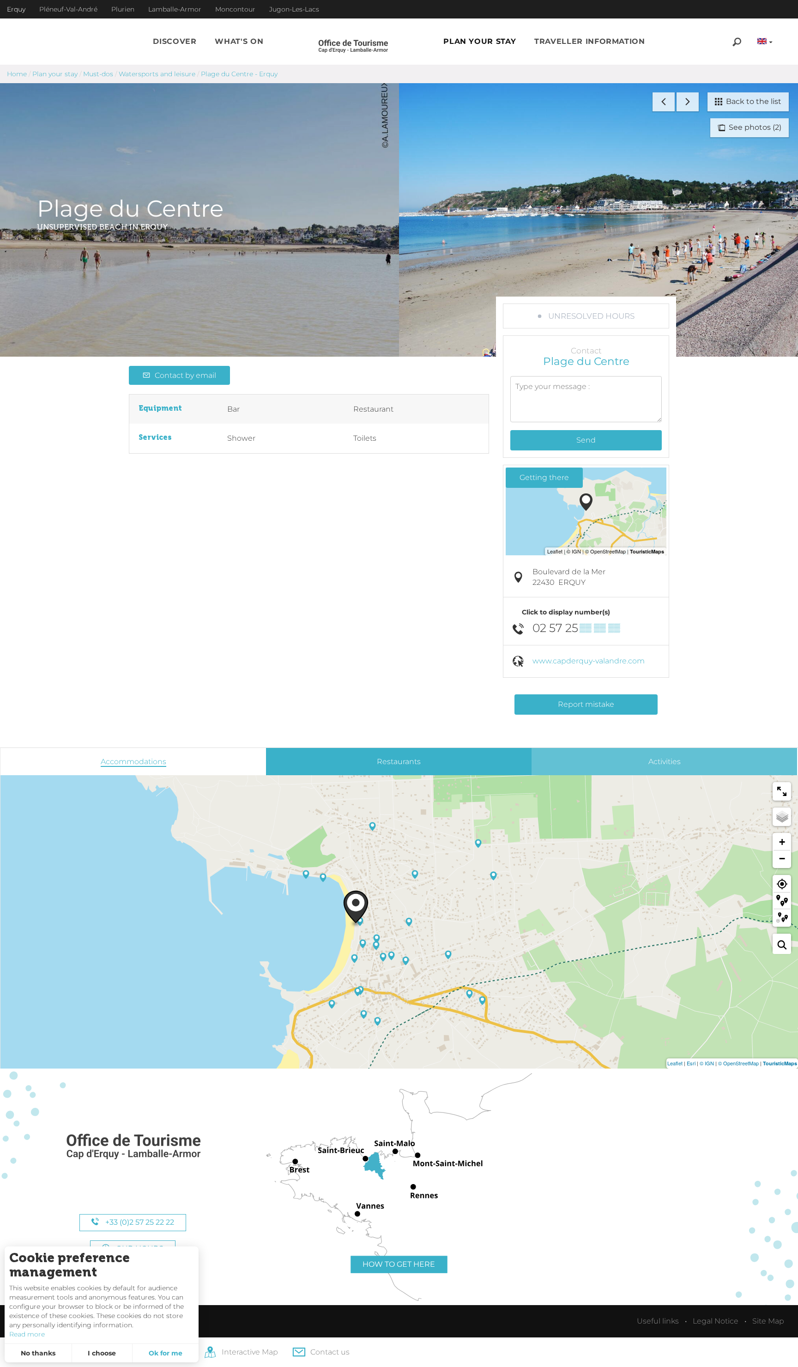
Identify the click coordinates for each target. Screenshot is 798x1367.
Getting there (544, 477)
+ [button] (782, 842)
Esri (691, 1063)
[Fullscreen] (782, 791)
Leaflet (675, 1063)
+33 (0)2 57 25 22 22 (138, 1222)
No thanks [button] (38, 1353)
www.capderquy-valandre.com (588, 660)
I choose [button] (102, 1353)
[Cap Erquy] (133, 1147)
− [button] (782, 858)
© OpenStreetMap (738, 1063)
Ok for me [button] (165, 1353)
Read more (27, 1334)
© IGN (707, 1063)
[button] (175, 41)
